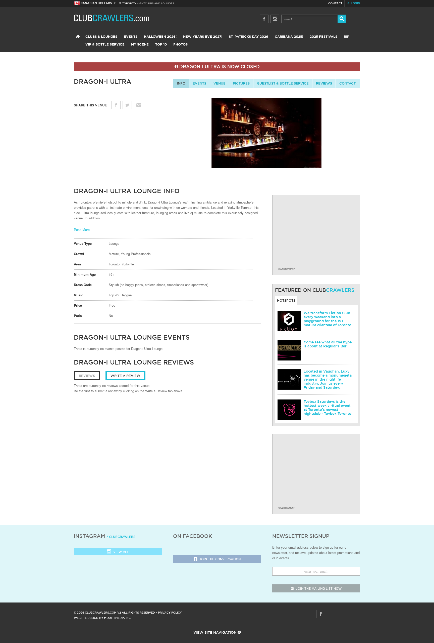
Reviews (324, 83)
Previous (169, 134)
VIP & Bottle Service (105, 44)
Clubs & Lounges (101, 36)
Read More (82, 229)
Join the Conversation (219, 559)
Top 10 (161, 44)
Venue (219, 83)
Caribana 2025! (289, 36)
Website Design (86, 617)
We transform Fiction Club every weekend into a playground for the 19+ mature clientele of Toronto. (328, 319)
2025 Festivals (323, 36)
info (181, 83)
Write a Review (125, 375)
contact (347, 83)
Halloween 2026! (160, 36)
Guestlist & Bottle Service (283, 83)
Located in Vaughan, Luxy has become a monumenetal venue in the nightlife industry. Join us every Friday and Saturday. (328, 379)
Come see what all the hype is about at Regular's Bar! (328, 344)
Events (130, 36)
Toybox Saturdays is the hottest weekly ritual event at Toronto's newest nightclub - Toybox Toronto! (328, 407)
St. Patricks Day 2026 (248, 36)
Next (364, 134)
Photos (180, 44)
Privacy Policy (170, 612)
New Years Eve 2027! (202, 36)
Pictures (241, 83)
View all (120, 551)
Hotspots (286, 300)
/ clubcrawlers (120, 536)
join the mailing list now (318, 588)
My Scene (140, 44)
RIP (346, 36)
